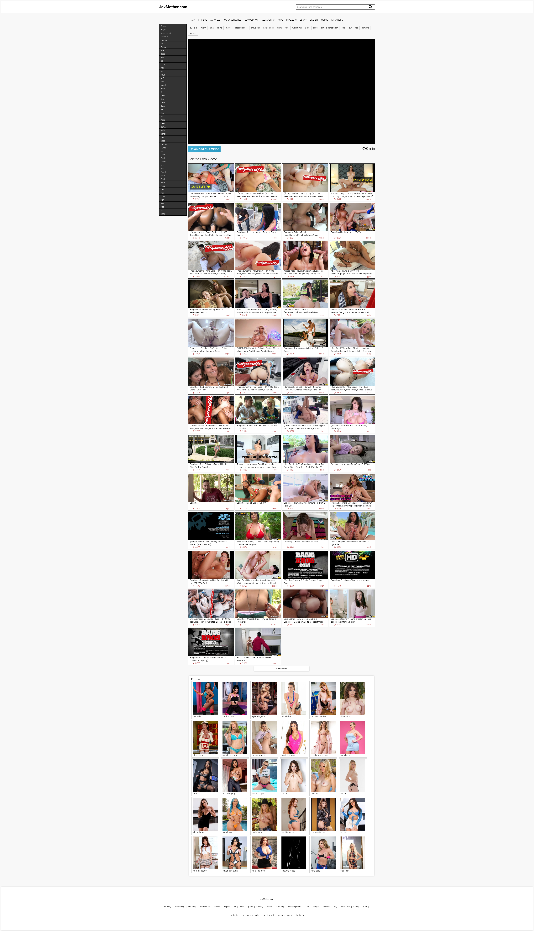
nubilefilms (297, 28)
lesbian (193, 33)
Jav (193, 20)
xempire (365, 28)
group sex (255, 28)
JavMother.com (173, 7)
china (219, 28)
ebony (303, 20)
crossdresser (241, 28)
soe (343, 28)
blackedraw (251, 20)
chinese (202, 20)
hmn (212, 28)
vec (286, 28)
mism (203, 28)
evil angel (337, 20)
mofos (324, 20)
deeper (314, 20)
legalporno (268, 20)
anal (280, 20)
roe (356, 28)
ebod (315, 28)
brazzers (291, 20)
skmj (279, 28)
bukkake (193, 28)
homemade (268, 28)
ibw (350, 28)
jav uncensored (232, 20)
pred (307, 28)
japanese (215, 20)
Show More (281, 668)
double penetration (329, 28)
